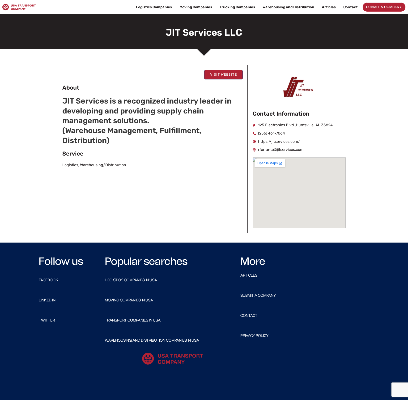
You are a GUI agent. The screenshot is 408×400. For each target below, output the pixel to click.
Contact (350, 7)
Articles (329, 7)
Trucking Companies (237, 7)
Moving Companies (195, 7)
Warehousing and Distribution (288, 7)
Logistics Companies (154, 7)
